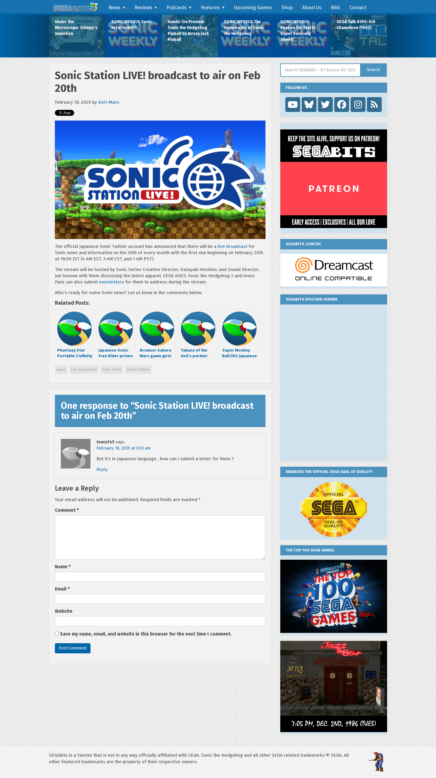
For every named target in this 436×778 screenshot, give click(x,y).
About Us (312, 7)
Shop (287, 7)
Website (63, 611)
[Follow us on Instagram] (358, 104)
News (114, 7)
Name (63, 567)
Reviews (143, 7)
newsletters (111, 282)
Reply (102, 469)
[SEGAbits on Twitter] (325, 104)
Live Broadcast (84, 369)
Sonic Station (138, 369)
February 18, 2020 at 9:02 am (123, 448)
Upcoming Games (253, 7)
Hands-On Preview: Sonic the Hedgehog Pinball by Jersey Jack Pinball (188, 30)
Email (62, 589)
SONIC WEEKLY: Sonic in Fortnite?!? (131, 24)
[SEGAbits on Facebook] (341, 104)
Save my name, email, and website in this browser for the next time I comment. (146, 634)
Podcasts (176, 7)
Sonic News (112, 369)
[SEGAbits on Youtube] (292, 104)
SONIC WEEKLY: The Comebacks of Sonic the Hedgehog (244, 27)
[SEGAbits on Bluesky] (309, 104)
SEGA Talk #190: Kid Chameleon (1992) (356, 24)
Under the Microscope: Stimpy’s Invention (76, 27)
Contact (357, 7)
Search (373, 69)
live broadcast (232, 246)
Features (210, 7)
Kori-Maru (108, 102)
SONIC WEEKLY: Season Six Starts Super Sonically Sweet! (298, 30)
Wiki (335, 7)
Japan (61, 369)
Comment (67, 510)
